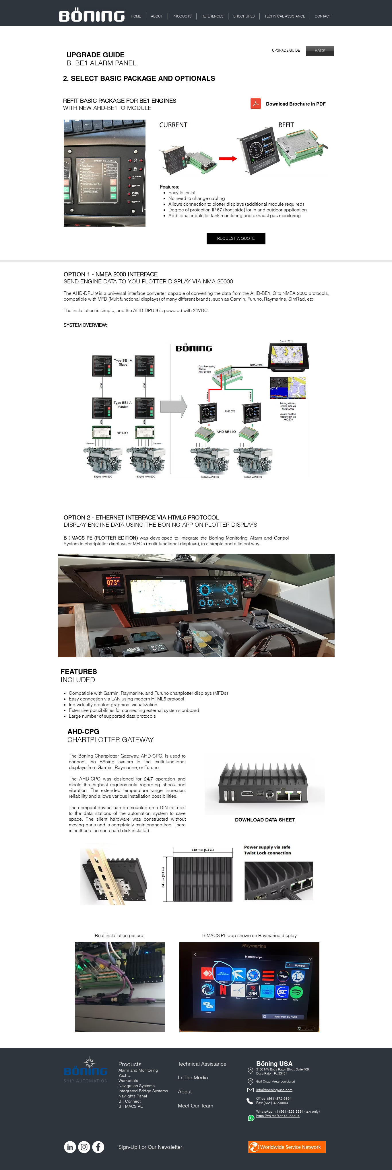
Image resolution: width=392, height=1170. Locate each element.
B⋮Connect (130, 1101)
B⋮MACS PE (131, 1106)
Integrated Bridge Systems (143, 1090)
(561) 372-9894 (279, 1098)
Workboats (128, 1080)
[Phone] (250, 1070)
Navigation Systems (137, 1085)
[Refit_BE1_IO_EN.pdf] (255, 104)
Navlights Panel (133, 1096)
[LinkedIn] (70, 1147)
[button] (157, 16)
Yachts (125, 1075)
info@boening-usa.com (274, 1090)
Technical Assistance (202, 1063)
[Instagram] (84, 1147)
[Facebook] (98, 1147)
